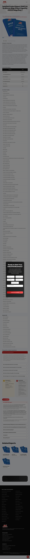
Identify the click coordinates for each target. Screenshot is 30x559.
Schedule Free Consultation (15, 292)
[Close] (23, 262)
